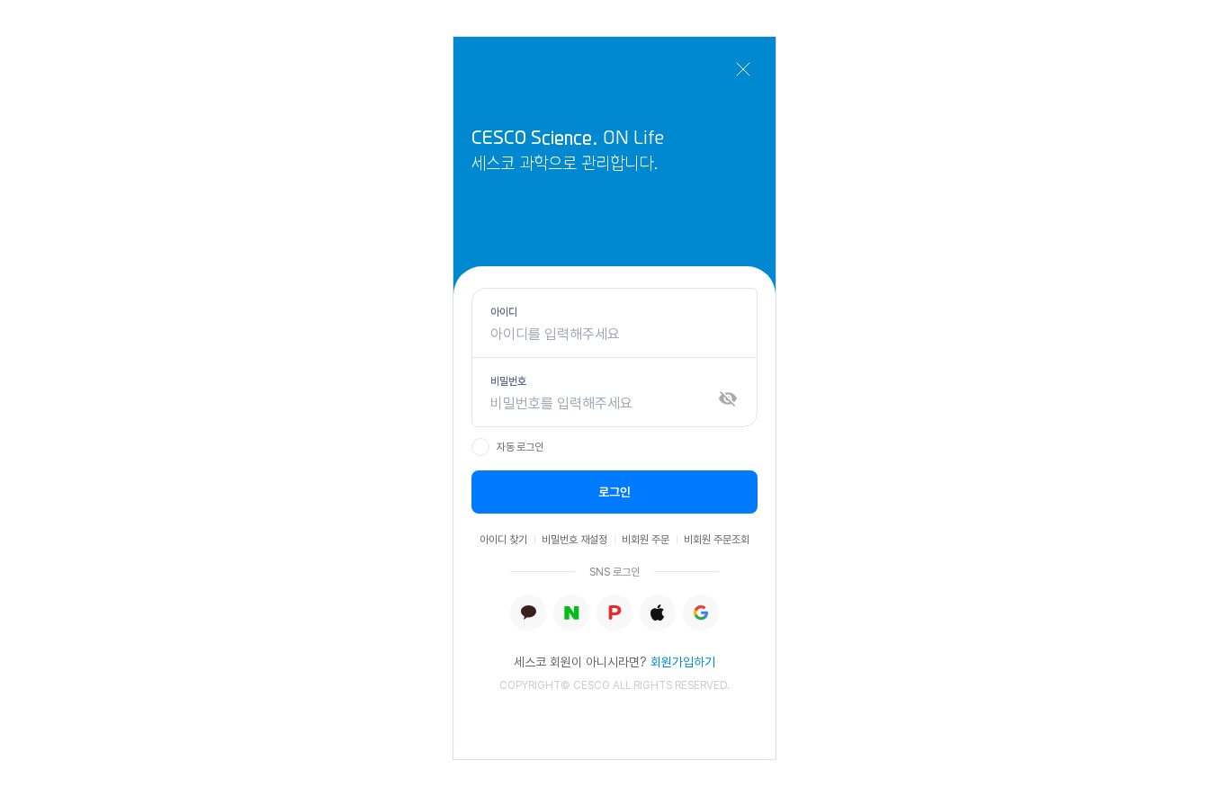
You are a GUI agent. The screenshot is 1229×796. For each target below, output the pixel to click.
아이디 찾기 (503, 539)
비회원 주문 (645, 539)
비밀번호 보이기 (728, 398)
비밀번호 (508, 381)
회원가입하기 (682, 662)
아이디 (503, 312)
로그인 (614, 492)
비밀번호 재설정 (574, 539)
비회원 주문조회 (716, 539)
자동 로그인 (520, 447)
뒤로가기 (743, 69)
